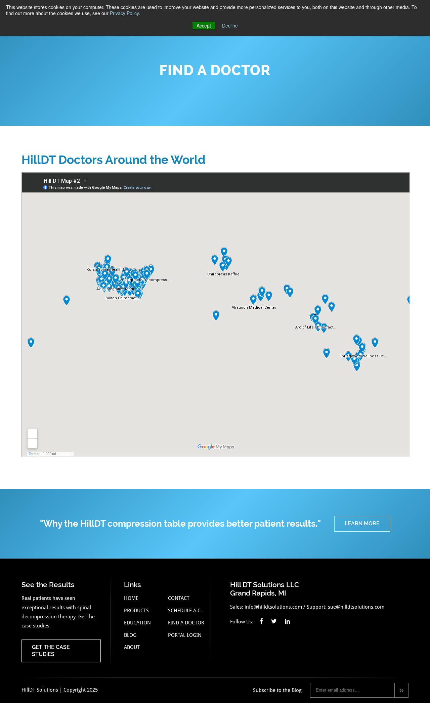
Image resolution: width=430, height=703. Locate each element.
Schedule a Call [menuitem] (187, 611)
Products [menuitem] (136, 611)
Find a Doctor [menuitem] (186, 623)
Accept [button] (204, 25)
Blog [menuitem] (130, 635)
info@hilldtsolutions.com (273, 607)
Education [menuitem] (137, 623)
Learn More (362, 523)
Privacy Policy (124, 13)
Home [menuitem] (131, 598)
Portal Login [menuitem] (185, 635)
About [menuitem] (132, 647)
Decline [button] (230, 25)
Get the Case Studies (51, 650)
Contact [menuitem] (178, 598)
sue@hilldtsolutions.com (356, 607)
